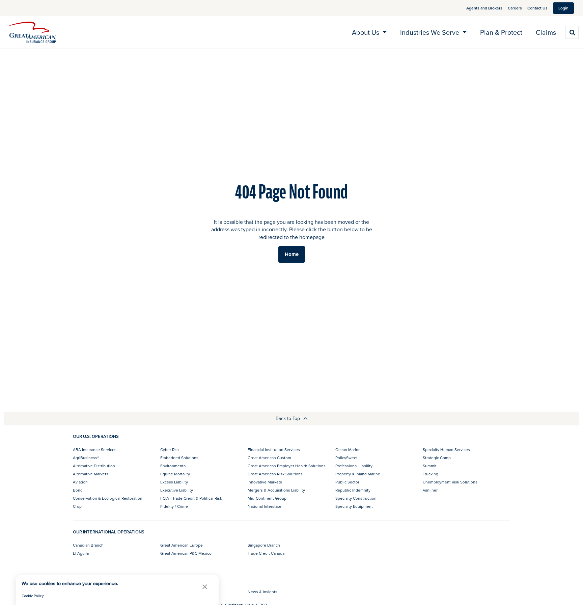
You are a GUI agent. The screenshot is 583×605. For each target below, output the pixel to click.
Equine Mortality (175, 474)
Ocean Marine (348, 449)
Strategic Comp (437, 458)
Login (563, 8)
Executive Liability (176, 490)
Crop (77, 506)
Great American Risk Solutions (275, 474)
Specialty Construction (356, 498)
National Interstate (264, 506)
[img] (32, 32)
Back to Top (288, 418)
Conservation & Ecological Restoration (107, 498)
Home (292, 254)
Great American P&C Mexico (186, 553)
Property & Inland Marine (357, 474)
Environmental (173, 466)
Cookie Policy (33, 595)
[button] (205, 587)
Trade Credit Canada (266, 553)
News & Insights (262, 592)
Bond (78, 490)
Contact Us (537, 8)
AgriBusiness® (86, 458)
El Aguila (81, 553)
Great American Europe (181, 545)
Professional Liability (353, 466)
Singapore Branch (264, 545)
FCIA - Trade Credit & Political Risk (191, 498)
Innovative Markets (265, 482)
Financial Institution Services (274, 449)
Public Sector (347, 482)
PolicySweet (346, 458)
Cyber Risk (169, 449)
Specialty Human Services (446, 449)
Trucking (430, 474)
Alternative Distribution (94, 466)
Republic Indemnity (352, 490)
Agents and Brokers (484, 8)
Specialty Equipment (354, 506)
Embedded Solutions (179, 458)
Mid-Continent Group (267, 498)
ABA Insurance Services (94, 449)
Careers (515, 8)
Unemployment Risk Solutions (450, 482)
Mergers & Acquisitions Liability (276, 490)
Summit (430, 466)
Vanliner (430, 490)
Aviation (80, 482)
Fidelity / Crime (174, 506)
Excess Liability (174, 482)
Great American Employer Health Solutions (287, 466)
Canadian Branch (88, 545)
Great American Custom (269, 458)
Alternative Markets (90, 474)
